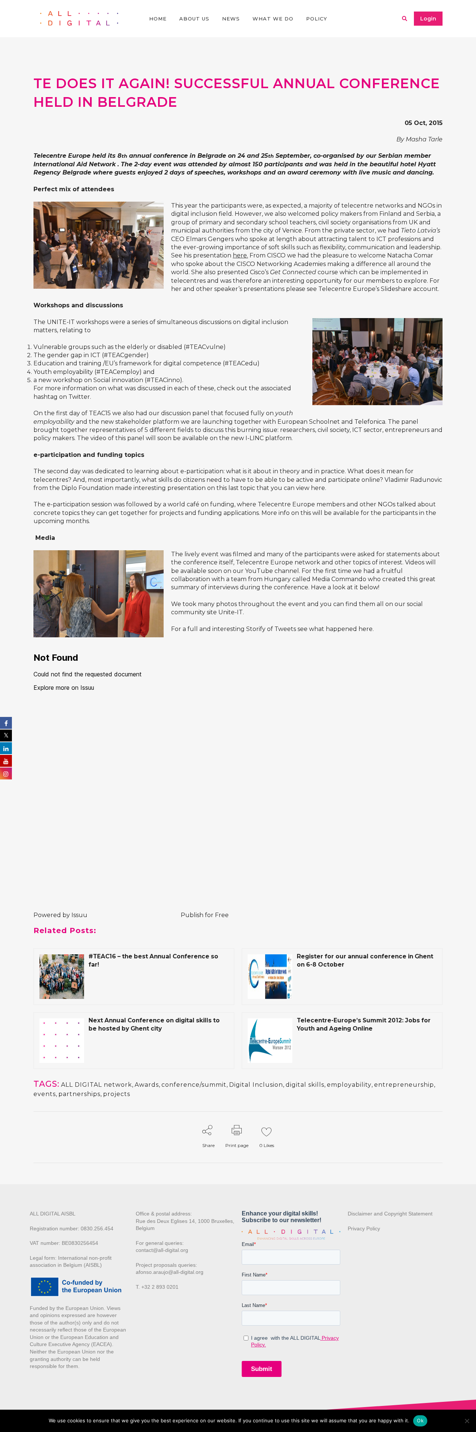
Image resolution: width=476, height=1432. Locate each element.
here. (240, 255)
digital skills (305, 1084)
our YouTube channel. (265, 570)
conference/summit (193, 1084)
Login (428, 18)
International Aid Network (75, 164)
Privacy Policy (364, 1228)
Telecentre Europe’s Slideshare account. (378, 288)
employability (349, 1084)
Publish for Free (205, 915)
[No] (466, 1421)
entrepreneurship (404, 1084)
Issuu (79, 915)
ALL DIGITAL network (96, 1084)
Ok (420, 1420)
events (44, 1094)
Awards (147, 1084)
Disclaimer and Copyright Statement (390, 1214)
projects (116, 1094)
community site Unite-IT (207, 612)
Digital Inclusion (256, 1084)
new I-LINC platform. (262, 438)
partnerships (79, 1094)
